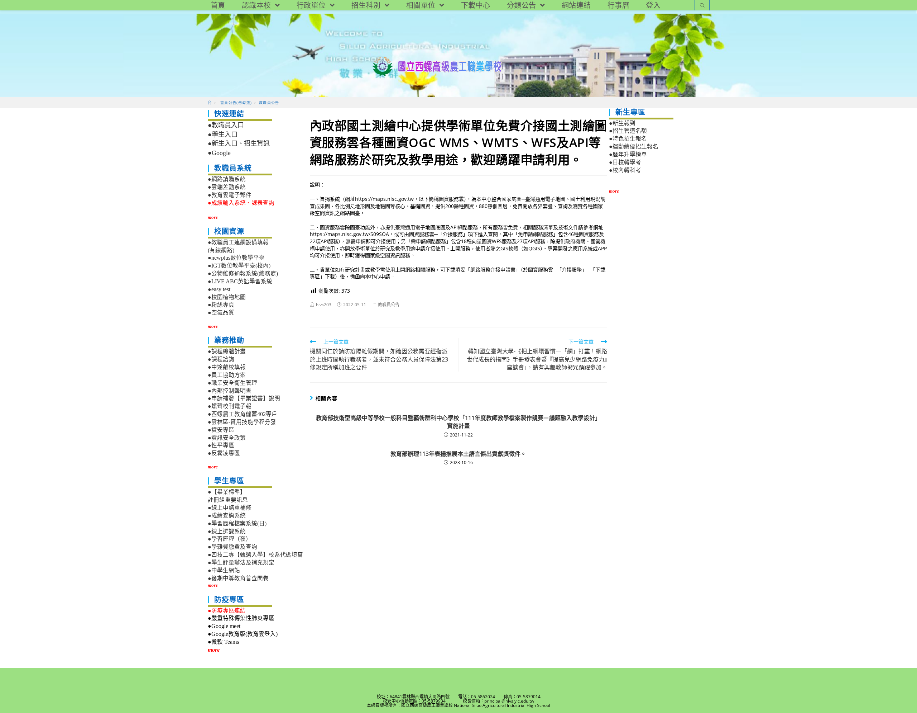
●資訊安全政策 (227, 438)
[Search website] (702, 6)
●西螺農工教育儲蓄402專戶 (242, 414)
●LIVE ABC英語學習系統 (240, 281)
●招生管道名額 (628, 131)
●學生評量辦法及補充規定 (241, 562)
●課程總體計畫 (227, 351)
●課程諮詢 (221, 359)
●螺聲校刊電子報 (229, 406)
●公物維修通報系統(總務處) (243, 273)
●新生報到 (622, 123)
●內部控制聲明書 (229, 391)
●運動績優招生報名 (633, 146)
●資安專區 (221, 430)
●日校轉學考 (625, 162)
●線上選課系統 (227, 531)
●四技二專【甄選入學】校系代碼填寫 (255, 555)
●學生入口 (222, 134)
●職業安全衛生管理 (232, 383)
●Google (219, 152)
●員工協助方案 (227, 375)
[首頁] (210, 102)
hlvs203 (323, 305)
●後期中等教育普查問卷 (238, 578)
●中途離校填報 (227, 367)
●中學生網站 (224, 570)
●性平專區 (221, 445)
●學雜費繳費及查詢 (232, 547)
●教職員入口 (226, 125)
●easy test (219, 289)
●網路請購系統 (227, 179)
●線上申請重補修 (229, 508)
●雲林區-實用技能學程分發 (242, 422)
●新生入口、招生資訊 (239, 143)
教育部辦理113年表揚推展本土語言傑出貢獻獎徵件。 (458, 454)
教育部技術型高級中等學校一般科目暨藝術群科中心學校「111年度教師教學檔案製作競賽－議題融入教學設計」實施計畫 (458, 422)
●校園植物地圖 (227, 297)
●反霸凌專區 (224, 453)
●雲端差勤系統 (227, 187)
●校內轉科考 (625, 170)
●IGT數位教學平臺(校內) (239, 266)
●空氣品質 (221, 313)
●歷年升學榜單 (628, 154)
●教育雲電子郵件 (229, 195)
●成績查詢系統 (227, 516)
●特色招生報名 (628, 139)
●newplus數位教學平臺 (236, 258)
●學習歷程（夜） (229, 539)
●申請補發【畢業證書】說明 (244, 398)
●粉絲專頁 (221, 305)
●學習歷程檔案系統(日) (237, 523)
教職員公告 (388, 305)
